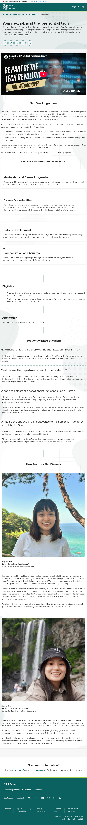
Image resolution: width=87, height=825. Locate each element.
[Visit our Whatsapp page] (54, 798)
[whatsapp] (17, 43)
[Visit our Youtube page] (48, 798)
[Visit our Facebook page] (36, 798)
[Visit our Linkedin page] (60, 798)
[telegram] (11, 43)
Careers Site (41, 770)
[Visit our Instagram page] (42, 798)
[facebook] (5, 43)
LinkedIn (17, 770)
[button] (23, 43)
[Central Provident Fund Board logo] (10, 7)
